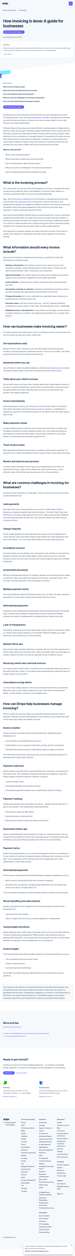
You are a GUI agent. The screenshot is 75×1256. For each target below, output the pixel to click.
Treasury (24, 1191)
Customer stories (63, 1125)
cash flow (43, 406)
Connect (24, 1142)
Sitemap (60, 1151)
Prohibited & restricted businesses (61, 1143)
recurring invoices (53, 368)
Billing (23, 1131)
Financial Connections (28, 1153)
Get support (61, 1184)
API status (42, 1221)
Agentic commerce (45, 1128)
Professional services (46, 1182)
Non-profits (43, 1179)
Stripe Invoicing (9, 733)
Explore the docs (45, 1096)
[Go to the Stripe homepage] (5, 1119)
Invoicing (22, 10)
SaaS (40, 1155)
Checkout (24, 1136)
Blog (58, 1128)
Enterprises (43, 1122)
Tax (22, 1186)
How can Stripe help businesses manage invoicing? (21, 101)
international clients (52, 611)
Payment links (26, 1169)
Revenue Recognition (28, 1180)
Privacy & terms (62, 1139)
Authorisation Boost (28, 1128)
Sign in (59, 1194)
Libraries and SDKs (45, 1227)
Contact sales (21, 1073)
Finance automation (45, 1139)
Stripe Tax (32, 887)
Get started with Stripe (13, 32)
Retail (41, 1188)
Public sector (43, 1185)
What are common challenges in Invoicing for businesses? (24, 98)
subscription (14, 906)
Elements (24, 1150)
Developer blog (44, 1232)
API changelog (44, 1224)
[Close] (71, 1245)
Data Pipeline (25, 1147)
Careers (59, 1168)
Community (61, 1131)
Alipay (58, 790)
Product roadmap (63, 1165)
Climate (23, 1139)
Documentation (44, 1216)
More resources (9, 10)
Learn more (7, 54)
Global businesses (45, 1142)
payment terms (25, 202)
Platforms (42, 1153)
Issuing (23, 1161)
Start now (8, 1073)
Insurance (42, 1171)
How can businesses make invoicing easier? (18, 94)
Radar (23, 1177)
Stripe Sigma (25, 1183)
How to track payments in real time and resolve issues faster (27, 1033)
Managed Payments (28, 1166)
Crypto (23, 1144)
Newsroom (60, 1170)
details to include (41, 117)
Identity (23, 1155)
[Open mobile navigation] (71, 3)
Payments (24, 1172)
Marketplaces (43, 1147)
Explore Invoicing (9, 1096)
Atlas (23, 1125)
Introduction (7, 83)
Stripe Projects (44, 1229)
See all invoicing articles (12, 1027)
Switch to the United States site (36, 1251)
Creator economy (45, 1161)
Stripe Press (61, 1173)
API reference (43, 1218)
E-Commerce (43, 1133)
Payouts (24, 1175)
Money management (46, 1150)
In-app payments (45, 1144)
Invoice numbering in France (15, 1036)
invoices (37, 741)
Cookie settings (62, 1154)
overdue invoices (10, 520)
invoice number (32, 282)
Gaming (41, 1164)
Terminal (24, 1188)
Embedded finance (45, 1136)
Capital (23, 1133)
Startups (42, 1125)
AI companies (43, 1158)
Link (22, 1164)
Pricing (23, 1122)
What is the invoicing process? (14, 87)
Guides (59, 1122)
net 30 (45, 303)
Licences (60, 1149)
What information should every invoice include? (20, 90)
